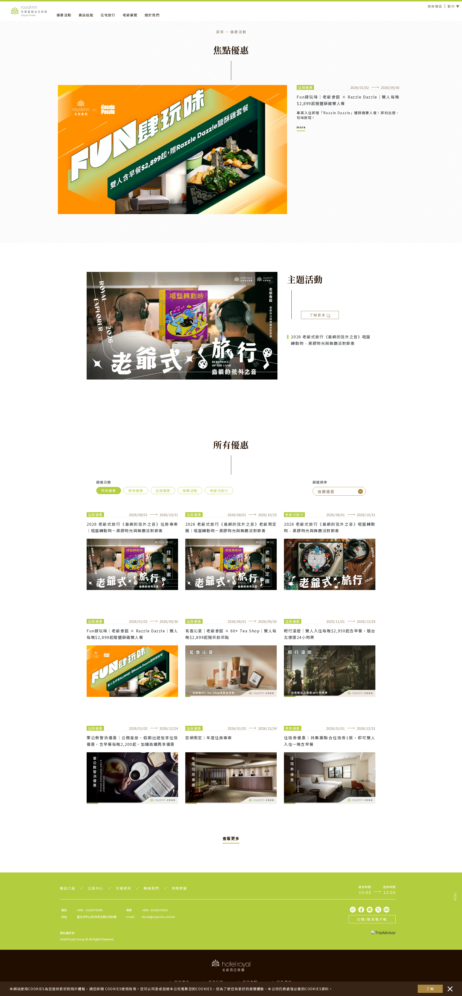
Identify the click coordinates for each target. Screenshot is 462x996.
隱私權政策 (67, 933)
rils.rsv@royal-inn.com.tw (158, 917)
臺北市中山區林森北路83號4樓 (96, 917)
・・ (449, 986)
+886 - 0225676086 (90, 910)
